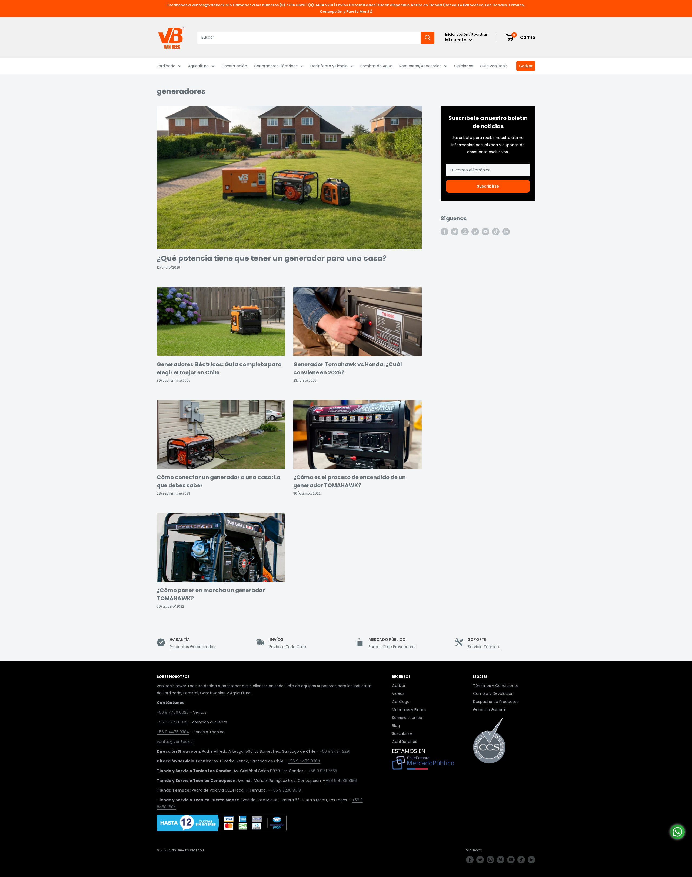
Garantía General (489, 709)
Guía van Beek (493, 66)
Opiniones (463, 66)
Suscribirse (488, 186)
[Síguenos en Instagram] (465, 231)
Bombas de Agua (376, 66)
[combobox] (309, 38)
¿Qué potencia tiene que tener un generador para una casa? (272, 258)
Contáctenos (404, 741)
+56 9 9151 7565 (322, 770)
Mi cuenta (456, 40)
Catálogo (401, 701)
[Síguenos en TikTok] (496, 231)
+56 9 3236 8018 (286, 790)
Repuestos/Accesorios (420, 66)
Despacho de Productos (495, 701)
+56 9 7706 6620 (173, 712)
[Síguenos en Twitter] (454, 231)
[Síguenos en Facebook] (444, 231)
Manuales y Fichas (409, 709)
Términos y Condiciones (496, 685)
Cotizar (526, 66)
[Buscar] (427, 38)
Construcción (234, 66)
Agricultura (198, 66)
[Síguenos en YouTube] (485, 231)
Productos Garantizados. (193, 646)
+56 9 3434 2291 (335, 751)
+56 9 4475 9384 (173, 732)
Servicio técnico (407, 717)
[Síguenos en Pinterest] (475, 231)
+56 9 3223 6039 (172, 722)
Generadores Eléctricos (276, 66)
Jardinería (166, 66)
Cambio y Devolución (493, 693)
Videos (398, 693)
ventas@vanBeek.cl (175, 741)
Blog (396, 725)
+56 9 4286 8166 (341, 780)
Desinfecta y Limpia (329, 66)
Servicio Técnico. (484, 646)
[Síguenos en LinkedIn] (506, 231)
